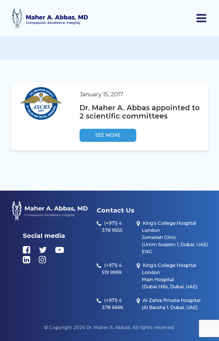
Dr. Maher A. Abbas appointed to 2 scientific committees (140, 111)
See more (108, 135)
